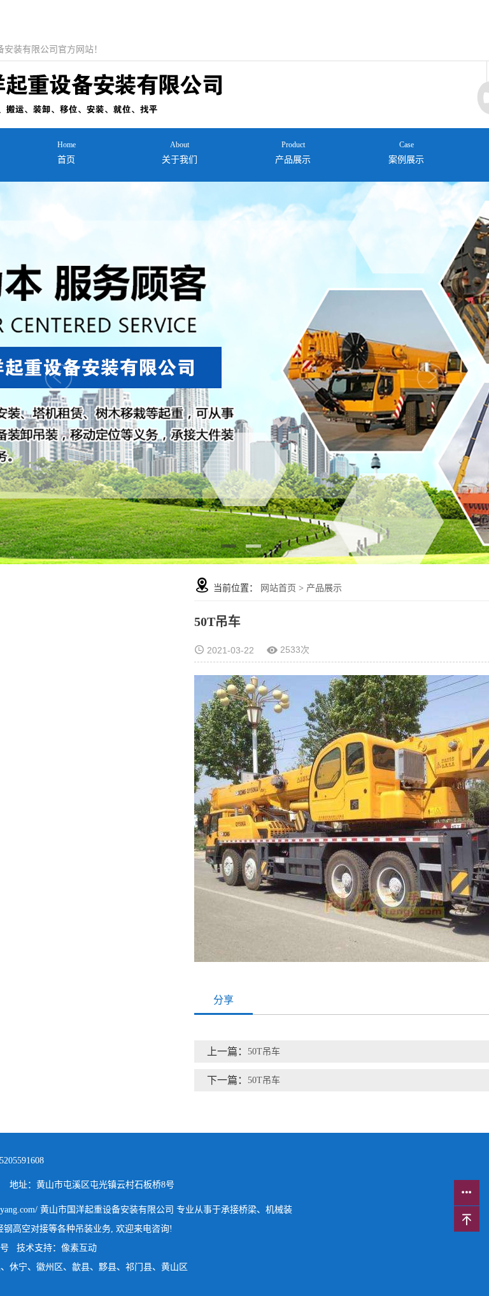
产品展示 (293, 152)
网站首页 (278, 588)
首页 (66, 152)
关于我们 (179, 152)
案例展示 (406, 152)
